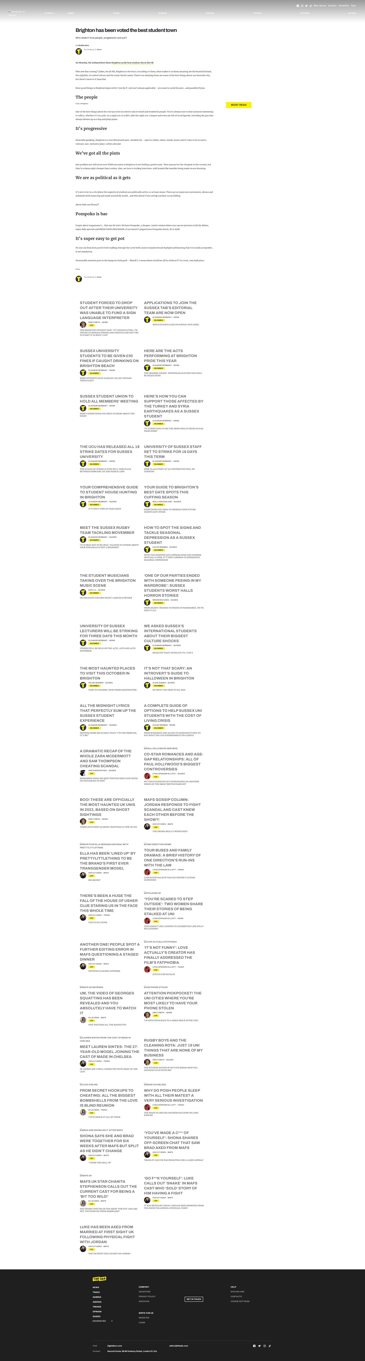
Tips (353, 6)
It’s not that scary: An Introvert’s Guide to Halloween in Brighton (169, 673)
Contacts (236, 1296)
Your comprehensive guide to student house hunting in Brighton (109, 492)
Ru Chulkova (89, 50)
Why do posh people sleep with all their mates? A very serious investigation (173, 1095)
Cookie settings (240, 1301)
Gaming (163, 13)
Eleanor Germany (162, 317)
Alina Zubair (159, 683)
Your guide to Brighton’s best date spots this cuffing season (171, 492)
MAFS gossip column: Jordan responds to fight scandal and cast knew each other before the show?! (172, 810)
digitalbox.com (114, 1346)
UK (91, 325)
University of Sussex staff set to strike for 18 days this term (173, 452)
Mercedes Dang (161, 600)
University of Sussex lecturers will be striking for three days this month (109, 631)
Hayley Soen (159, 824)
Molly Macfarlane (162, 502)
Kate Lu (92, 590)
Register (144, 1318)
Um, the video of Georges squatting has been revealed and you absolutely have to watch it (108, 1003)
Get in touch (194, 1299)
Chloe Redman (160, 547)
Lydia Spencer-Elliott (164, 774)
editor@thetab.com (178, 1346)
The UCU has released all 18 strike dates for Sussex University (110, 452)
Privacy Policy (147, 1296)
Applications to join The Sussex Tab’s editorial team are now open (170, 308)
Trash (116, 13)
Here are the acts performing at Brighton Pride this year (170, 356)
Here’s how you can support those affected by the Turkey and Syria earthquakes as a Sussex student (173, 406)
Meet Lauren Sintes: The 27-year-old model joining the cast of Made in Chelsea (109, 1052)
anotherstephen (97, 771)
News (71, 13)
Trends (257, 13)
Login (142, 1323)
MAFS (170, 824)
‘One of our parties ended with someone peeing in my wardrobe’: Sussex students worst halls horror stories (172, 585)
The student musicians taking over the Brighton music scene (108, 580)
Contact (332, 6)
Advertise (344, 6)
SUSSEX (158, 320)
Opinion (304, 13)
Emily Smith (94, 322)
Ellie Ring (93, 1018)
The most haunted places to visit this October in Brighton (107, 673)
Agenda (210, 13)
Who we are (320, 6)
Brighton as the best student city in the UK (132, 62)
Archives (144, 1301)
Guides (352, 13)
